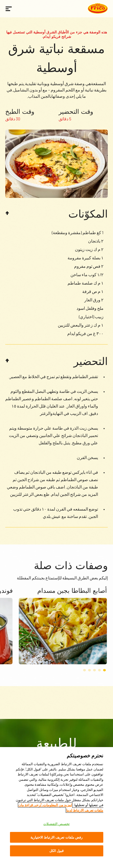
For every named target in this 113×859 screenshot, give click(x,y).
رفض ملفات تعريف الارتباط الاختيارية (56, 837)
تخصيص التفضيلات (56, 824)
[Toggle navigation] (8, 8)
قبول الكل (56, 850)
